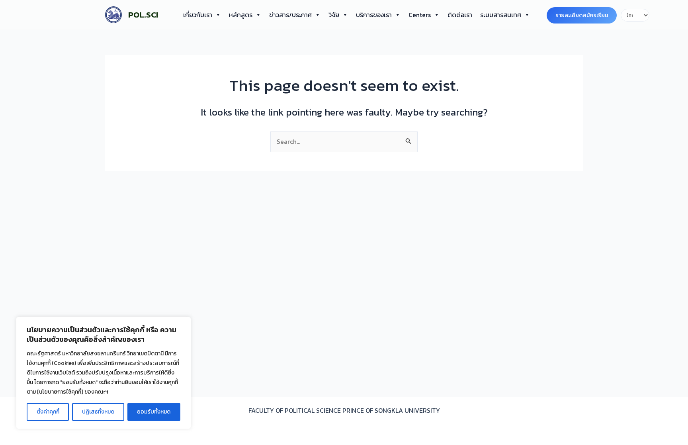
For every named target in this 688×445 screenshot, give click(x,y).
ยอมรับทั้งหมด (153, 412)
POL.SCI (143, 14)
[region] (103, 373)
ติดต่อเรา (460, 15)
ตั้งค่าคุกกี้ (48, 412)
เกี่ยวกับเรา (197, 15)
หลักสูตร (240, 15)
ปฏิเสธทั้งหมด (98, 412)
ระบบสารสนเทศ (500, 15)
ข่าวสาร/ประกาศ (290, 15)
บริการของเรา (374, 15)
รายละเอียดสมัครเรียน (581, 15)
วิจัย (333, 15)
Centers (419, 15)
